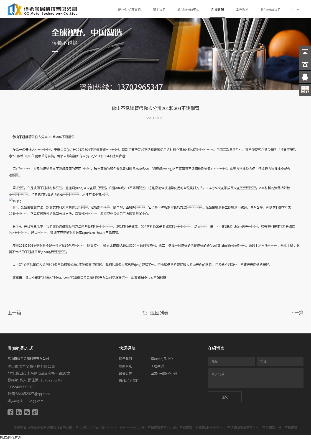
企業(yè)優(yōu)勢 (164, 373)
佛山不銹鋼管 (182, 428)
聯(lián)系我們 (270, 9)
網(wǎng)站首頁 (129, 9)
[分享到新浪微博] (35, 412)
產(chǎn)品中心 (188, 9)
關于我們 (159, 9)
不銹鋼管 (268, 428)
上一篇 (14, 312)
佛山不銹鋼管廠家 (154, 428)
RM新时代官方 (10, 437)
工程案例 (242, 9)
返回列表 (159, 312)
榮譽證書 (125, 373)
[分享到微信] (27, 412)
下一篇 (296, 312)
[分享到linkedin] (19, 412)
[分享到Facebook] (10, 412)
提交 (225, 397)
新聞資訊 (217, 9)
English (296, 9)
